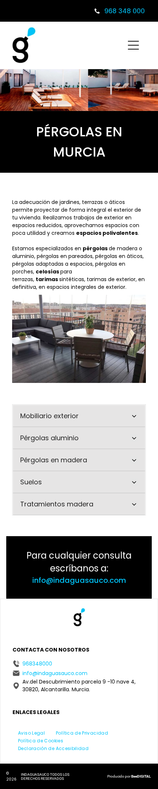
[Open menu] (133, 45)
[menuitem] (31, 732)
